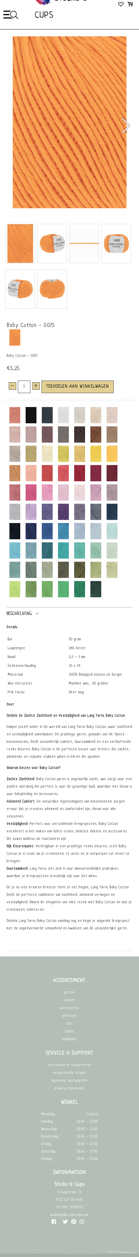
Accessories (69, 1008)
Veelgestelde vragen (69, 1073)
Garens (69, 992)
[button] (125, 125)
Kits (70, 1024)
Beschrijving (19, 613)
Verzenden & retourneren (69, 1065)
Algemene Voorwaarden (70, 1081)
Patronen (69, 1016)
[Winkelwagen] (130, 5)
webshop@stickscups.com (69, 1215)
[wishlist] (121, 5)
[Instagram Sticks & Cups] (82, 1223)
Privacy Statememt (69, 1088)
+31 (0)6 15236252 (69, 1207)
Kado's (69, 1031)
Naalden (69, 1000)
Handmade (69, 1039)
